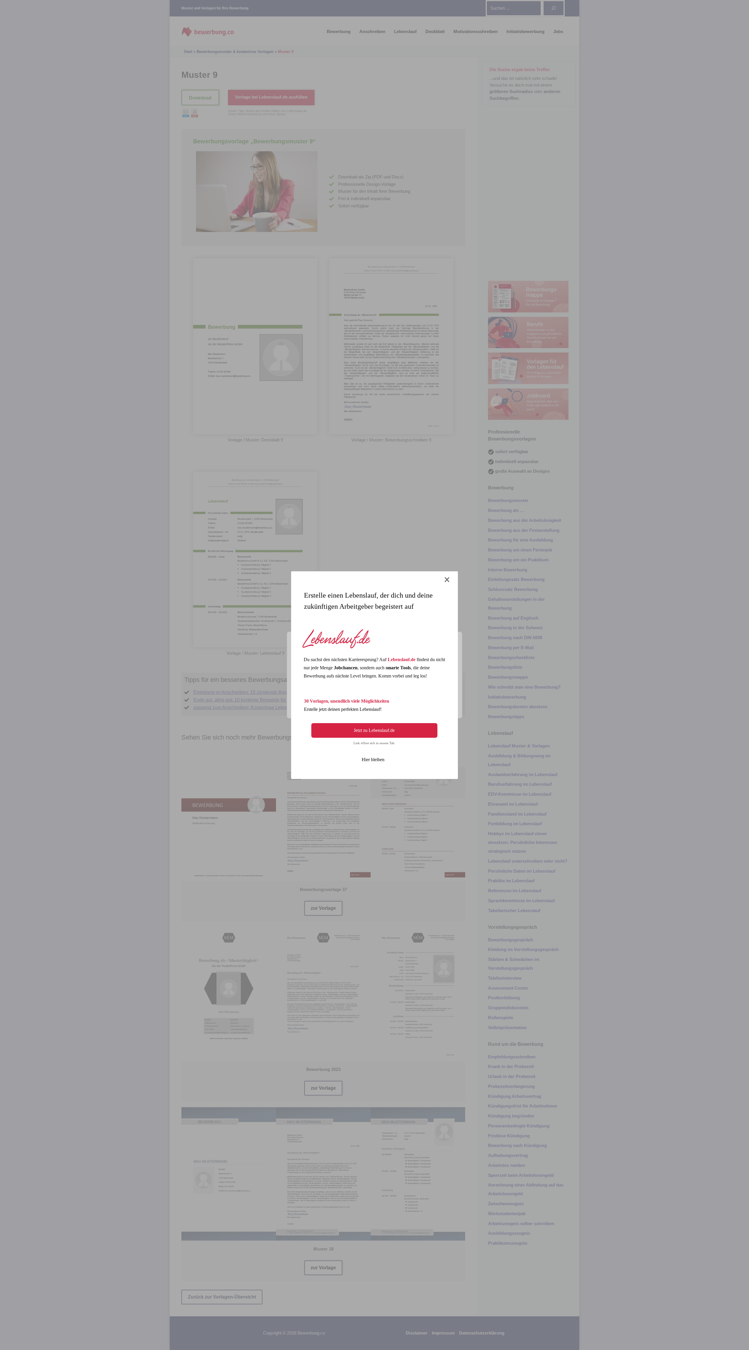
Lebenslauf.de (401, 659)
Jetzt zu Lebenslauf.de (374, 730)
